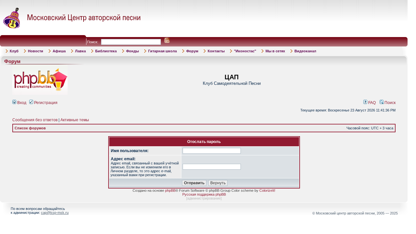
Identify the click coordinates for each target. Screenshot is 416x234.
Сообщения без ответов (35, 120)
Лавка (80, 51)
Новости (35, 51)
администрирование (204, 198)
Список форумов (30, 128)
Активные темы (74, 120)
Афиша (59, 51)
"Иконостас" (245, 51)
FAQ (371, 102)
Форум (192, 51)
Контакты (216, 51)
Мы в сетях (275, 51)
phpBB (170, 190)
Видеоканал (305, 51)
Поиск (390, 102)
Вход (21, 102)
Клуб (14, 51)
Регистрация (45, 102)
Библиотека (106, 51)
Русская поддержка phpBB (204, 194)
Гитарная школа (162, 51)
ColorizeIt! (267, 190)
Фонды (132, 51)
